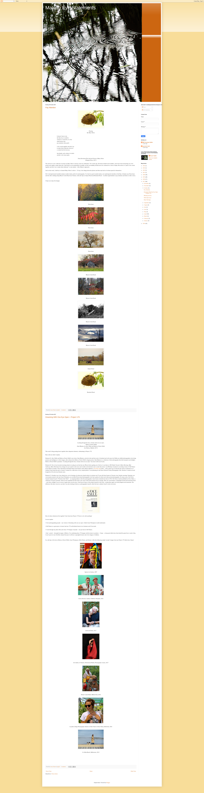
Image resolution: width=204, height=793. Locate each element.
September (146, 202)
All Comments (146, 110)
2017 (144, 181)
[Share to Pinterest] (75, 410)
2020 (144, 174)
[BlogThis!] (70, 410)
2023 (144, 168)
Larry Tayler (153, 155)
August (146, 205)
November (146, 185)
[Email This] (69, 410)
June (145, 209)
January (146, 220)
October (146, 188)
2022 (144, 170)
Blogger (108, 782)
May (145, 211)
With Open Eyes (147, 197)
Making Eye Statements (70, 7)
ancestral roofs (146, 146)
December (146, 183)
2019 (144, 177)
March (145, 216)
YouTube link (97, 468)
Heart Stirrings (147, 199)
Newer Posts (48, 771)
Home (91, 771)
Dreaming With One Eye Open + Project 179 (62, 417)
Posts (144, 107)
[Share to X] (72, 410)
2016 (144, 223)
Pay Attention (50, 108)
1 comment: (63, 410)
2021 (144, 172)
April (145, 214)
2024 (144, 165)
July (145, 207)
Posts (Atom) (55, 773)
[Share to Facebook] (73, 410)
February (146, 218)
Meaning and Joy (147, 195)
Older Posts (133, 771)
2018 (144, 179)
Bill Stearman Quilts (148, 142)
